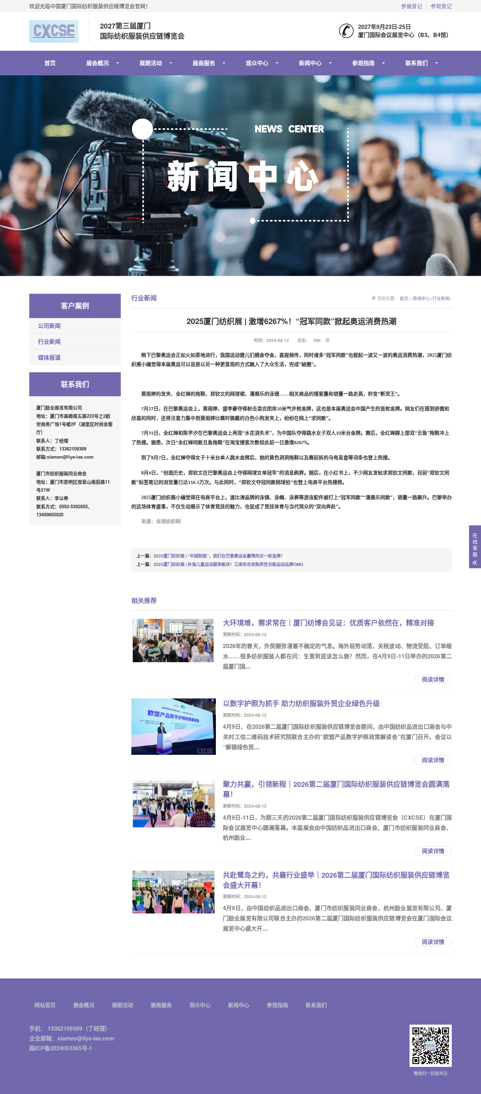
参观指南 (363, 63)
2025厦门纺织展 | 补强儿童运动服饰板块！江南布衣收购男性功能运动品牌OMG (228, 564)
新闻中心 (310, 63)
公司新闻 (49, 326)
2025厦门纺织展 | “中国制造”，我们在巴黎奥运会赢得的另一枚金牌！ (219, 556)
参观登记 (441, 6)
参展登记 (411, 6)
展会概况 (97, 63)
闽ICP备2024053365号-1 (60, 1048)
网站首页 (45, 1005)
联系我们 (416, 63)
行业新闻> (442, 298)
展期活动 (150, 63)
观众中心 (257, 63)
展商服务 (204, 63)
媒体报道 (49, 357)
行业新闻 (49, 341)
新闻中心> (422, 298)
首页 (50, 63)
